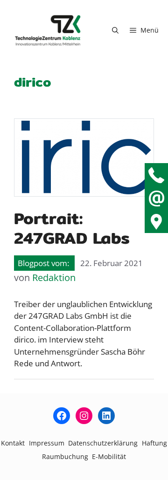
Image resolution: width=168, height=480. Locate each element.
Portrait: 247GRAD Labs (72, 228)
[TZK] (48, 30)
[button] (115, 30)
